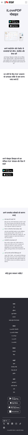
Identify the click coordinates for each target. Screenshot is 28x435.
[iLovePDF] (9, 2)
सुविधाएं (14, 310)
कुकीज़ (14, 373)
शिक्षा (14, 354)
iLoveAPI (14, 339)
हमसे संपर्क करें (14, 385)
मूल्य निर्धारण (14, 313)
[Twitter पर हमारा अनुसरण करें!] (4, 423)
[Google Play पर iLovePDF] (14, 21)
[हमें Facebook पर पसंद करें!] (8, 423)
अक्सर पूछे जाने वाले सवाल (14, 320)
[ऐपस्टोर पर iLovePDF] (14, 25)
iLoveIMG (14, 342)
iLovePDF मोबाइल (14, 332)
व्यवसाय (14, 351)
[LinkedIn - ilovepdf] (12, 423)
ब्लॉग (14, 389)
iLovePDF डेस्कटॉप (14, 329)
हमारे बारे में (14, 382)
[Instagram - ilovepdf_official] (16, 423)
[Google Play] (14, 398)
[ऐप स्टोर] (14, 402)
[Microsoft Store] (14, 411)
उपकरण (14, 317)
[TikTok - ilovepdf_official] (20, 423)
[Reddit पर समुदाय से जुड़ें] (4, 427)
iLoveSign (14, 335)
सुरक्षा (14, 363)
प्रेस (14, 392)
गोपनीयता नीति (14, 366)
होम (14, 307)
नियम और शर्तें (14, 370)
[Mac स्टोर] (14, 407)
